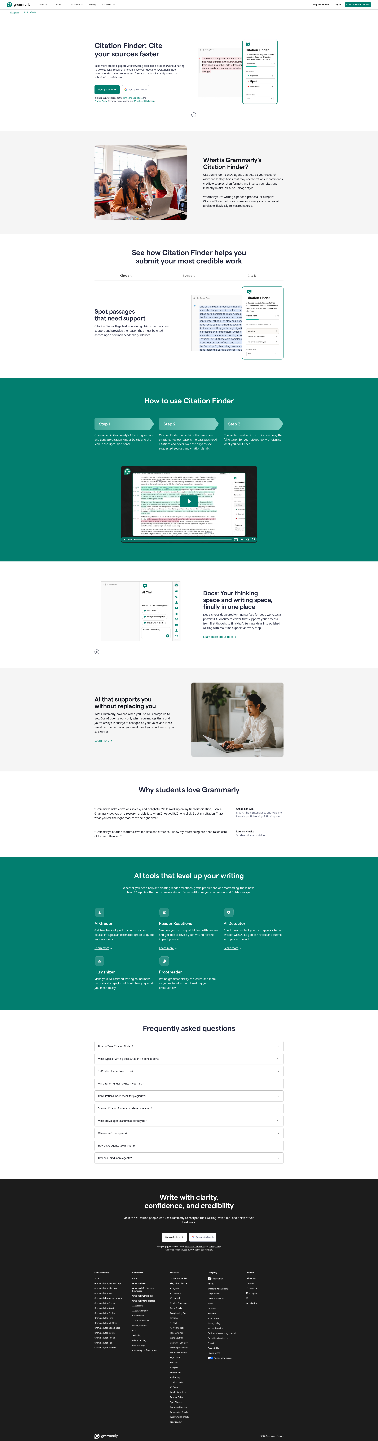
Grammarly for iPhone (104, 1338)
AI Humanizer (176, 1298)
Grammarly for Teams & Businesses (143, 1289)
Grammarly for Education (143, 1301)
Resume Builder (177, 1397)
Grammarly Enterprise (142, 1296)
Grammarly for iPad (103, 1343)
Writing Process (139, 1325)
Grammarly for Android (105, 1347)
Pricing (92, 4)
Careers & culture (216, 1298)
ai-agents (14, 12)
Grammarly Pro (139, 1283)
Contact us (250, 1283)
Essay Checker (176, 1308)
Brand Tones (175, 1372)
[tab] (126, 276)
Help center (251, 1278)
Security (211, 1343)
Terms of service (215, 1328)
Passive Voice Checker (180, 1417)
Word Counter (176, 1338)
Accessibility (213, 1348)
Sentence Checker (178, 1407)
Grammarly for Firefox (104, 1313)
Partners (212, 1313)
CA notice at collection (218, 1338)
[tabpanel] (189, 322)
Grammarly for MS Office (105, 1323)
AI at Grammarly (140, 1311)
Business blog (138, 1345)
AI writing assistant (141, 1320)
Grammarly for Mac (103, 1293)
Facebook (253, 1288)
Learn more (101, 740)
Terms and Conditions (132, 98)
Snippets (174, 1362)
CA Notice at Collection (143, 101)
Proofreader (176, 1422)
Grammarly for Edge (103, 1318)
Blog (134, 1330)
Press (210, 1303)
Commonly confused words (144, 1350)
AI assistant (137, 1306)
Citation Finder (177, 1382)
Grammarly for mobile (104, 1333)
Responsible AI (214, 1293)
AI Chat (173, 1323)
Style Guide (175, 1357)
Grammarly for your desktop (107, 1283)
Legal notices (214, 1353)
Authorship (175, 1377)
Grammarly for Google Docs (107, 1328)
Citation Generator (178, 1303)
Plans (134, 1278)
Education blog (139, 1340)
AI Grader (174, 1387)
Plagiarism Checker (179, 1283)
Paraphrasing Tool (178, 1313)
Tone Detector (176, 1333)
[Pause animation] (193, 114)
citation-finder (30, 12)
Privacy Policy (100, 101)
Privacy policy (214, 1323)
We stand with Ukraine (218, 1289)
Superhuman (217, 1279)
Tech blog (136, 1335)
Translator (174, 1318)
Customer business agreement (222, 1333)
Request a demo (321, 4)
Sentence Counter (178, 1353)
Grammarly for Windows (105, 1288)
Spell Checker (176, 1402)
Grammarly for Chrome (105, 1303)
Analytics (174, 1367)
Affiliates (212, 1308)
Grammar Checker (178, 1278)
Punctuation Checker (179, 1412)
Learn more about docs (218, 637)
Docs (96, 1278)
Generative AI (138, 1315)
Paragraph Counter (179, 1347)
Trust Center (214, 1318)
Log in (338, 4)
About (211, 1284)
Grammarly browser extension (108, 1298)
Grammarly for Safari (104, 1308)
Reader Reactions (178, 1392)
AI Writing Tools (177, 1328)
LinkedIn (253, 1303)
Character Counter (179, 1343)
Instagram (253, 1293)
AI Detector (175, 1293)
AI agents (174, 1288)
